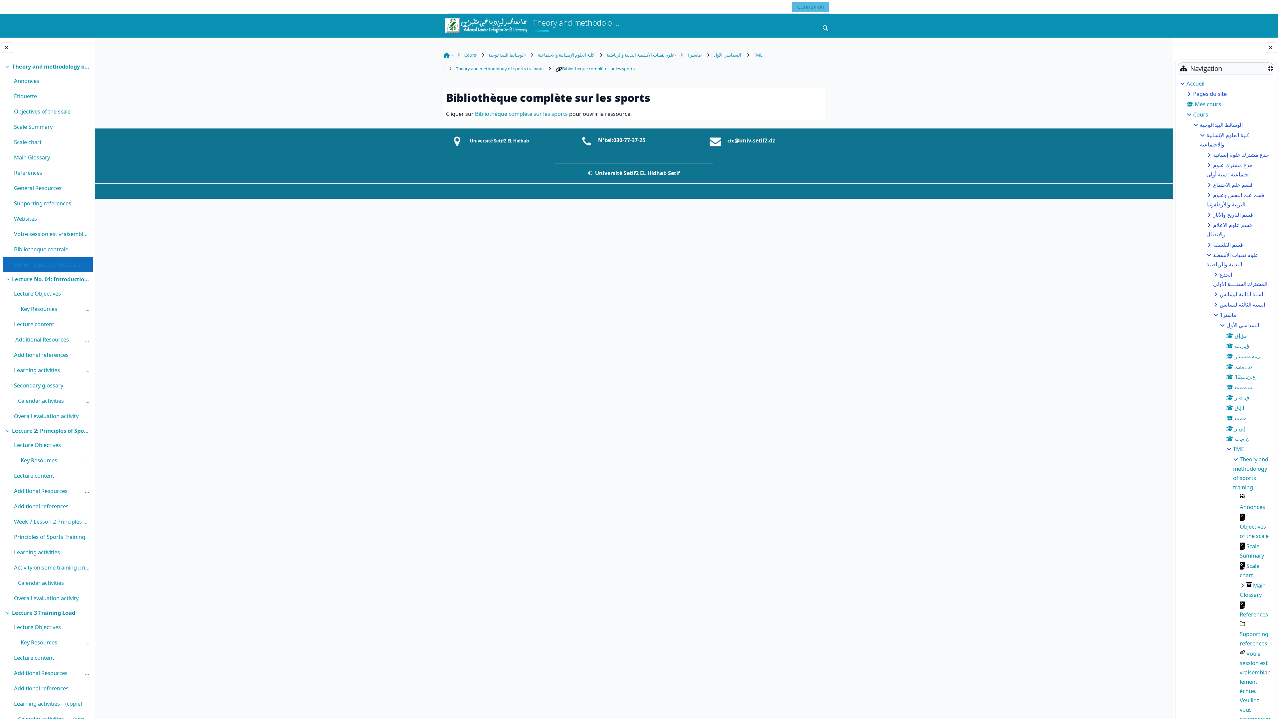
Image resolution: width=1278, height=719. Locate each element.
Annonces (26, 81)
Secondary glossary (38, 385)
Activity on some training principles (52, 567)
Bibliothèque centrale (41, 249)
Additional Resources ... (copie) (52, 673)
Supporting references (42, 203)
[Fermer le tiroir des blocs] (1271, 47)
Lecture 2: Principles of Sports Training (51, 430)
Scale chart (28, 142)
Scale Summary (33, 126)
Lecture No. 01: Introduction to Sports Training (51, 279)
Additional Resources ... (52, 339)
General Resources (38, 188)
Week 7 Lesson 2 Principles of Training (52, 521)
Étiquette (25, 96)
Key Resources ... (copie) (52, 460)
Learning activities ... (52, 370)
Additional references (41, 355)
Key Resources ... (52, 309)
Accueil (1195, 83)
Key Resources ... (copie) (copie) (52, 642)
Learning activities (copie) (48, 703)
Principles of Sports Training (49, 537)
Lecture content (34, 324)
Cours (1200, 114)
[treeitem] (47, 166)
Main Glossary (32, 157)
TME (1238, 449)
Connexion (810, 6)
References (28, 172)
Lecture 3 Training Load (43, 612)
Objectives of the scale (42, 111)
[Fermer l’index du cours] (7, 47)
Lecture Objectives (37, 293)
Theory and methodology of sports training (51, 66)
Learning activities (39, 552)
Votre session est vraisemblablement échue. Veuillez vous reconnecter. (52, 234)
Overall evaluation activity (46, 416)
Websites (26, 218)
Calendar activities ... (52, 400)
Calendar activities (43, 583)
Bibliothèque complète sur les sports (52, 264)
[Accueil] (486, 25)
